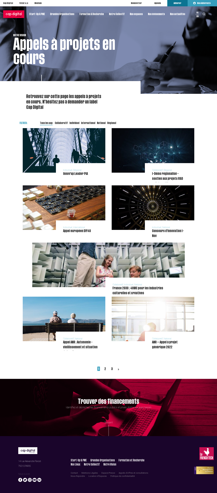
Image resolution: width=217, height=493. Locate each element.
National (101, 123)
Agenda (157, 3)
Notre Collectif (117, 14)
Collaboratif (61, 123)
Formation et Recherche (131, 460)
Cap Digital (8, 3)
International (88, 123)
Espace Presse (108, 473)
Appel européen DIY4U (77, 230)
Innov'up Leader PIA (75, 173)
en (197, 16)
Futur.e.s (23, 3)
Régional (111, 123)
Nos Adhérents (204, 3)
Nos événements (156, 14)
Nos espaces (136, 14)
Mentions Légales (89, 473)
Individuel (74, 123)
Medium (38, 3)
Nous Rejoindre (78, 476)
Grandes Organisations (62, 14)
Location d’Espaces (97, 476)
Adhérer (177, 3)
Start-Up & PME (37, 14)
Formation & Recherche (91, 14)
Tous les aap (46, 123)
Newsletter (136, 3)
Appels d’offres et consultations (133, 473)
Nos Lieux (75, 464)
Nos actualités (177, 14)
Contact (74, 473)
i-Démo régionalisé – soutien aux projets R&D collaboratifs (167, 178)
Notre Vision (109, 464)
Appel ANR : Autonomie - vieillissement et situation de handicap (80, 347)
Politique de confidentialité (122, 476)
